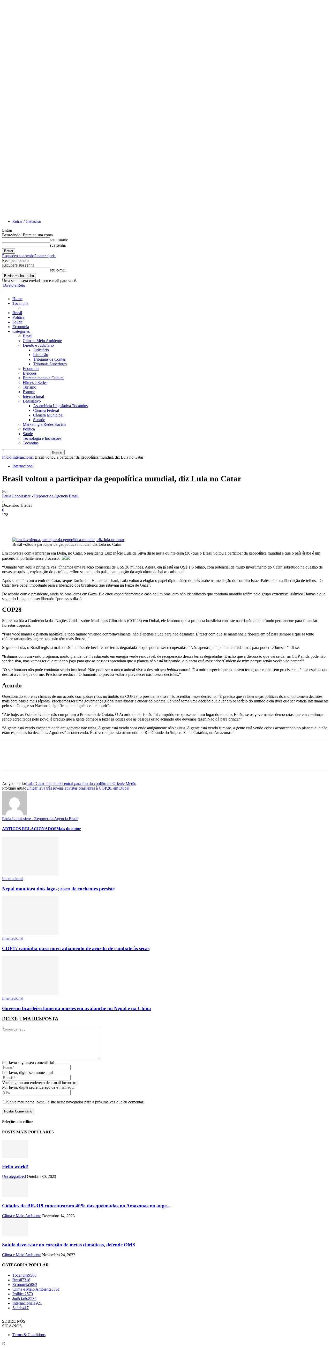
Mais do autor (68, 829)
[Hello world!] (15, 1156)
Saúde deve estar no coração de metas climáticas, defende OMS (68, 1244)
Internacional (33, 396)
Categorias (21, 331)
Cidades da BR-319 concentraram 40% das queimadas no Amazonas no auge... (86, 1205)
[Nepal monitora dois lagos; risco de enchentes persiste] (30, 874)
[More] (85, 522)
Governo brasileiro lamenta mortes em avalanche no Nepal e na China (76, 1008)
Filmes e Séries (35, 382)
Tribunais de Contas (49, 359)
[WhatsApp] (66, 522)
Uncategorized (14, 1176)
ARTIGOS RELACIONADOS (29, 829)
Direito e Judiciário (38, 345)
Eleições (29, 373)
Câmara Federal (46, 410)
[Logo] (2, 290)
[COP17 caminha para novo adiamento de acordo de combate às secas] (30, 934)
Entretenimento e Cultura (43, 378)
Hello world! (15, 1166)
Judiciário (41, 350)
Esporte (29, 392)
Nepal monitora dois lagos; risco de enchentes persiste (58, 888)
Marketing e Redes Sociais (44, 424)
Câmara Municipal (48, 415)
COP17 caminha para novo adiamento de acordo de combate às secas (75, 948)
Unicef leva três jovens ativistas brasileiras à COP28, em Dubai (77, 788)
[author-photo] (14, 814)
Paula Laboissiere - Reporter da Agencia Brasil (40, 496)
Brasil (17, 313)
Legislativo (32, 401)
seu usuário (59, 240)
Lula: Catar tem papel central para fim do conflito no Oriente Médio (81, 783)
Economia (20, 326)
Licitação (40, 354)
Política (18, 317)
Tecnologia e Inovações (42, 438)
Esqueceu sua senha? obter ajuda (29, 256)
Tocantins (20, 303)
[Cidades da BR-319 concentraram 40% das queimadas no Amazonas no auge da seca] (15, 1195)
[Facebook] (10, 522)
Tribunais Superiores (50, 364)
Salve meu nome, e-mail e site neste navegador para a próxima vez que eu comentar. (75, 1102)
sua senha (58, 245)
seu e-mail (58, 270)
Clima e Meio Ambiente (42, 340)
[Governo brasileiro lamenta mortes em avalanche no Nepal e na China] (30, 993)
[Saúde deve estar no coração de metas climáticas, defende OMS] (15, 1235)
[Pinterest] (47, 522)
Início (6, 457)
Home (17, 299)
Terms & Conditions (29, 1334)
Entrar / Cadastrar (26, 221)
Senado (39, 420)
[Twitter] (29, 522)
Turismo (29, 387)
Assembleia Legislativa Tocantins (60, 406)
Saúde (17, 322)
